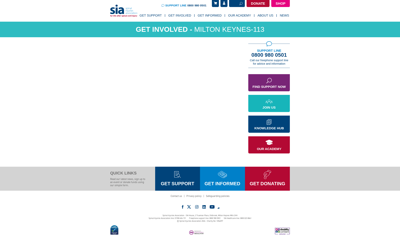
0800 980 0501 (269, 54)
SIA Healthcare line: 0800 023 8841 (237, 218)
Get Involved (179, 15)
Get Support (151, 15)
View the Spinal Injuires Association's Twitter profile (189, 207)
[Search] (241, 3)
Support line (185, 5)
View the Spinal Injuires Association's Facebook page (182, 207)
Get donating (267, 183)
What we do (265, 24)
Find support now (269, 86)
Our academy (239, 15)
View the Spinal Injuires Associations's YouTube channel (212, 207)
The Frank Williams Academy (244, 24)
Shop (280, 3)
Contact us (176, 196)
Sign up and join (178, 24)
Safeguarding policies (218, 196)
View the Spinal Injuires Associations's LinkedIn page (204, 207)
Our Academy (269, 149)
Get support (177, 183)
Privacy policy (194, 196)
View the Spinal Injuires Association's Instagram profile (197, 207)
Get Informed (210, 15)
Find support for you (152, 24)
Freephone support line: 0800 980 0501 (205, 218)
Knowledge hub (269, 128)
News (284, 15)
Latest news (288, 24)
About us (265, 15)
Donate (258, 3)
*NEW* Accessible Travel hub (214, 24)
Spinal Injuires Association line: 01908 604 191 (167, 218)
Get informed (222, 183)
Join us (269, 107)
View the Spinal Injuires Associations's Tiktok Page (218, 207)
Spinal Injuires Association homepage (123, 11)
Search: (233, 3)
